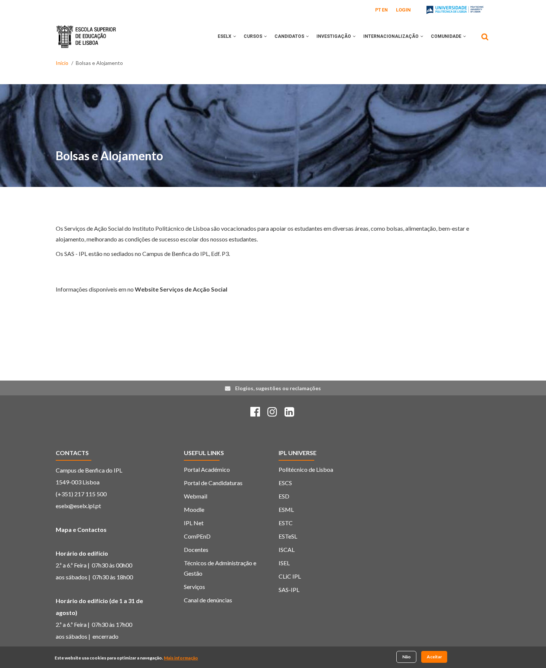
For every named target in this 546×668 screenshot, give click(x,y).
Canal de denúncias (208, 599)
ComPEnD (197, 536)
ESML (286, 509)
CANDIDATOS (289, 36)
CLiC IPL (290, 576)
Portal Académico (207, 469)
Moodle (194, 509)
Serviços (194, 586)
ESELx (225, 36)
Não (406, 656)
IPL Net (194, 522)
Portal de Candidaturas (213, 482)
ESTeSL (288, 536)
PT (378, 10)
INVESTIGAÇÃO (334, 36)
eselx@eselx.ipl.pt (78, 505)
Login (403, 10)
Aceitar (434, 656)
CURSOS (253, 36)
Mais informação (181, 658)
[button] (234, 36)
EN (385, 10)
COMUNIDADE (446, 36)
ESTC (286, 522)
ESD (284, 496)
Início (62, 63)
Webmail (195, 496)
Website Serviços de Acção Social (181, 289)
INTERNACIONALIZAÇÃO (391, 36)
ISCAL (287, 549)
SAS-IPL (289, 589)
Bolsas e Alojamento (109, 155)
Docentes (196, 549)
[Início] (86, 31)
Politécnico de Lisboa (306, 469)
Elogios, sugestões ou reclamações (278, 388)
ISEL (284, 562)
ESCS (285, 482)
